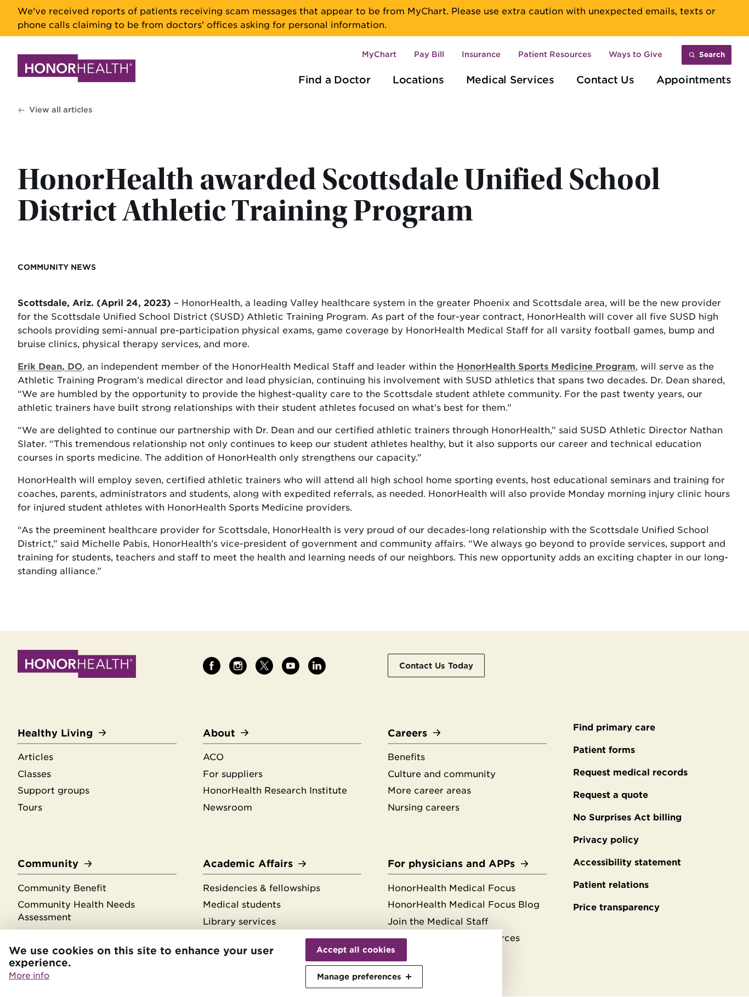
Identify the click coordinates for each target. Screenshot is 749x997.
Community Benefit (62, 888)
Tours (30, 807)
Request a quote (610, 795)
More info (29, 976)
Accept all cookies (355, 949)
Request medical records (630, 772)
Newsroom (227, 807)
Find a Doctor (334, 79)
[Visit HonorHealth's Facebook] (211, 666)
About (219, 733)
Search (712, 54)
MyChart (379, 54)
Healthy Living (55, 733)
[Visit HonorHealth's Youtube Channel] (290, 666)
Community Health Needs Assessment (76, 910)
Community (48, 863)
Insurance (481, 54)
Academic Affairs (248, 863)
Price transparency (616, 907)
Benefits (406, 757)
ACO (213, 757)
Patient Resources (554, 54)
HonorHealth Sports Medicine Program (546, 366)
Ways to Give (635, 54)
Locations (418, 79)
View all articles (60, 109)
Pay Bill (429, 54)
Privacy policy (606, 840)
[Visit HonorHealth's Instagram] (238, 666)
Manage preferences (359, 976)
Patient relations (611, 885)
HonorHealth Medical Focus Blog (464, 904)
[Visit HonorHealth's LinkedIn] (317, 666)
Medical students (242, 904)
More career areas (429, 790)
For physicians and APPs (451, 863)
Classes (34, 774)
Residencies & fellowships (261, 888)
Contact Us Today (436, 665)
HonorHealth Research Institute (275, 790)
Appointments (693, 79)
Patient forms (604, 750)
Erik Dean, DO (50, 366)
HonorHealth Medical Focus (451, 888)
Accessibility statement (627, 862)
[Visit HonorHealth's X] (264, 666)
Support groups (53, 790)
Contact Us (605, 79)
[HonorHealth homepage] (76, 70)
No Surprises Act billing (627, 817)
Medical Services (510, 79)
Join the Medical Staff (438, 921)
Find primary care (614, 727)
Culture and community (442, 774)
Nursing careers (423, 807)
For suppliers (233, 774)
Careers (407, 733)
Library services (239, 921)
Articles (35, 757)
